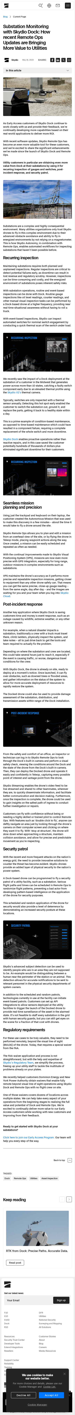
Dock (6, 1323)
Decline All (24, 1395)
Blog (5, 16)
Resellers (8, 1351)
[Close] (64, 1374)
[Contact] (57, 5)
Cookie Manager (37, 1404)
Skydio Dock (10, 439)
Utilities (42, 1316)
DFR (41, 1312)
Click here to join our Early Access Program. (29, 1137)
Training (8, 1367)
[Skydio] (7, 1287)
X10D (7, 1320)
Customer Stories (47, 1336)
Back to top (59, 1160)
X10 (6, 1316)
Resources (9, 1336)
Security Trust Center (14, 1340)
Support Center (11, 1360)
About (42, 1340)
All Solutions (45, 1327)
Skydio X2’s (14, 392)
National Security (47, 1320)
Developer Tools (12, 1343)
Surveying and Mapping (50, 1323)
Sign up (61, 1300)
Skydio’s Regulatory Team (18, 1062)
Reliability (9, 1363)
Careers (43, 1347)
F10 (6, 1312)
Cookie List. (49, 1386)
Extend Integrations (13, 1347)
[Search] (41, 5)
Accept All (51, 1395)
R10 (6, 1327)
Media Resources (47, 1351)
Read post (15, 1262)
